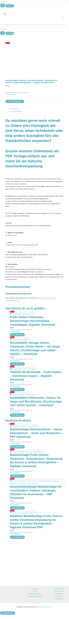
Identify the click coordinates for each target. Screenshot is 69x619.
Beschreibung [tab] (14, 109)
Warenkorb (59, 599)
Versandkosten (11, 94)
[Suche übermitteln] (2, 5)
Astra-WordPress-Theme (45, 607)
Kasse (59, 596)
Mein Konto (59, 594)
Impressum (34, 589)
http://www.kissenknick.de (48, 298)
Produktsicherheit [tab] (16, 111)
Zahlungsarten (59, 589)
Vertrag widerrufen (7, 613)
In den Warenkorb (14, 101)
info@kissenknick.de (12, 300)
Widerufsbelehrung (34, 594)
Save (8, 43)
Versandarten (59, 591)
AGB (34, 591)
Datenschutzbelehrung (34, 596)
